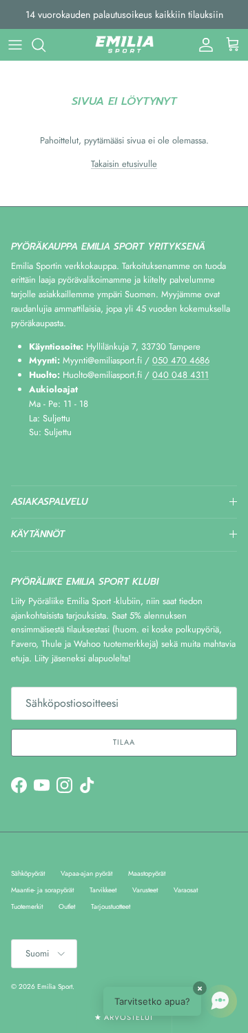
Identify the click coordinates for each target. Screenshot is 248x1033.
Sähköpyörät (28, 873)
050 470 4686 (180, 360)
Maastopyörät (146, 873)
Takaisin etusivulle (124, 163)
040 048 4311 (180, 374)
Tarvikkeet (103, 890)
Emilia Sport (54, 986)
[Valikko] (15, 45)
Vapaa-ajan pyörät (86, 873)
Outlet (67, 906)
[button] (170, 1001)
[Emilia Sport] (124, 45)
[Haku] (45, 45)
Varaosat (186, 890)
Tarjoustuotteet (110, 906)
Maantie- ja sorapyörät (42, 890)
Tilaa (123, 742)
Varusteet (145, 890)
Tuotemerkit (27, 906)
